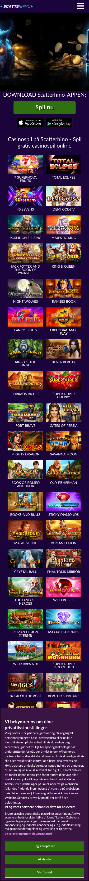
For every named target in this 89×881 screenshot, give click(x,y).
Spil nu (44, 107)
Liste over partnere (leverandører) (28, 834)
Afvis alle (44, 859)
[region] (44, 794)
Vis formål (44, 872)
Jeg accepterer (44, 846)
